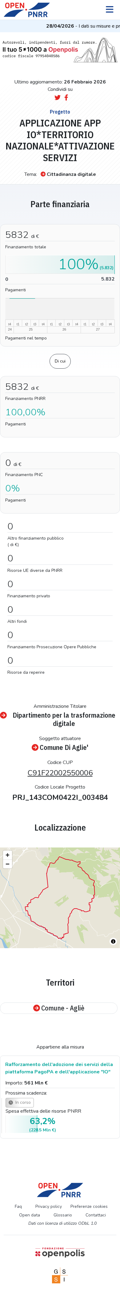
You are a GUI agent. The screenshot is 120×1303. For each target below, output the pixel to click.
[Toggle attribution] (113, 941)
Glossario (63, 1215)
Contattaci (96, 1215)
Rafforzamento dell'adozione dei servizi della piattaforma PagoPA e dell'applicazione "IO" (59, 1068)
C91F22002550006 (60, 773)
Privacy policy (48, 1206)
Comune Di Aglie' (64, 747)
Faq (18, 1206)
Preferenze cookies (89, 1206)
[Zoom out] (7, 863)
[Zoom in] (7, 855)
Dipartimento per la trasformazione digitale (64, 719)
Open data (29, 1215)
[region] (60, 897)
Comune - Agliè (62, 1008)
